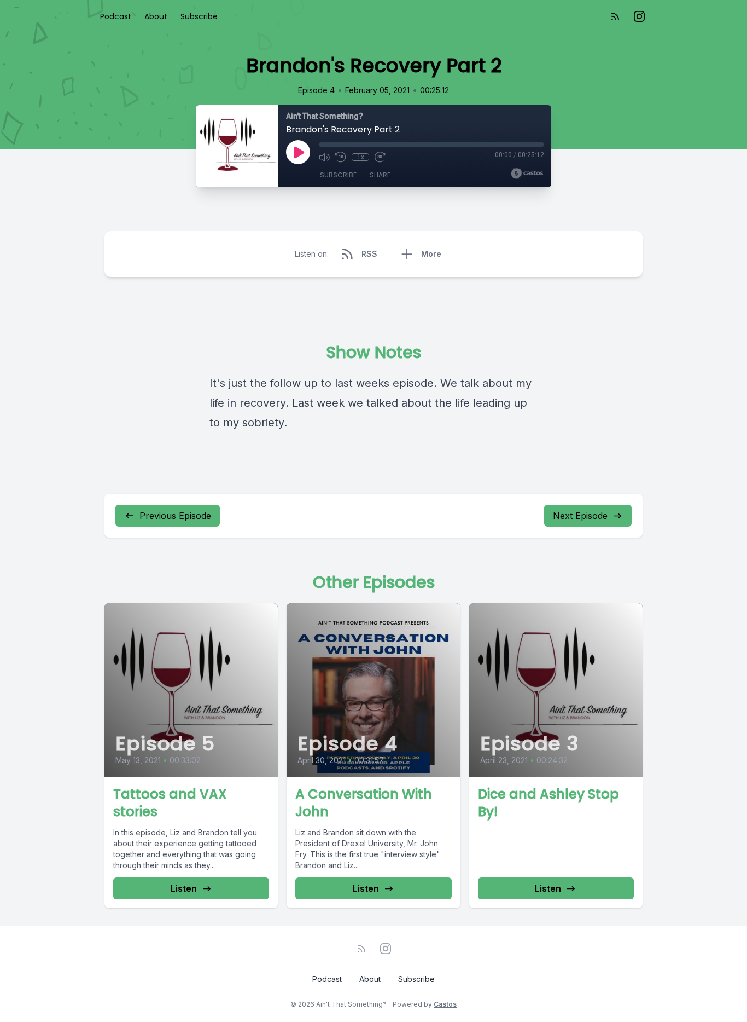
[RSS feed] (615, 16)
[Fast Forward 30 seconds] (380, 157)
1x (360, 157)
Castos (445, 1004)
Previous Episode (175, 515)
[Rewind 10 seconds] (340, 157)
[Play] (298, 152)
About (155, 16)
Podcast (115, 16)
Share (380, 175)
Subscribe (199, 16)
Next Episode (580, 515)
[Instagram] (639, 16)
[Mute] (324, 157)
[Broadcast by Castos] (527, 173)
